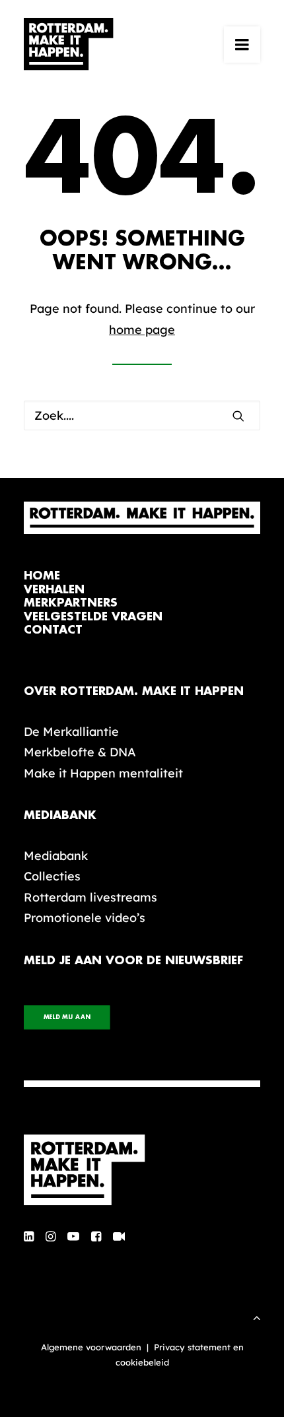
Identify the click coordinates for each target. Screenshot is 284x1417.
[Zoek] (142, 415)
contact (53, 630)
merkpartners (71, 603)
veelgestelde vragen (93, 616)
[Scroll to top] (256, 1316)
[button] (242, 44)
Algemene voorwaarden (91, 1347)
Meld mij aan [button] (67, 1017)
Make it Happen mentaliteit (103, 773)
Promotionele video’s (84, 917)
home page (142, 329)
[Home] (142, 1170)
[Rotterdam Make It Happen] (69, 44)
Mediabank (56, 855)
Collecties (52, 876)
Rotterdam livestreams (90, 897)
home (42, 575)
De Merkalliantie (71, 731)
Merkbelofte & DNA (80, 752)
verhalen (54, 589)
